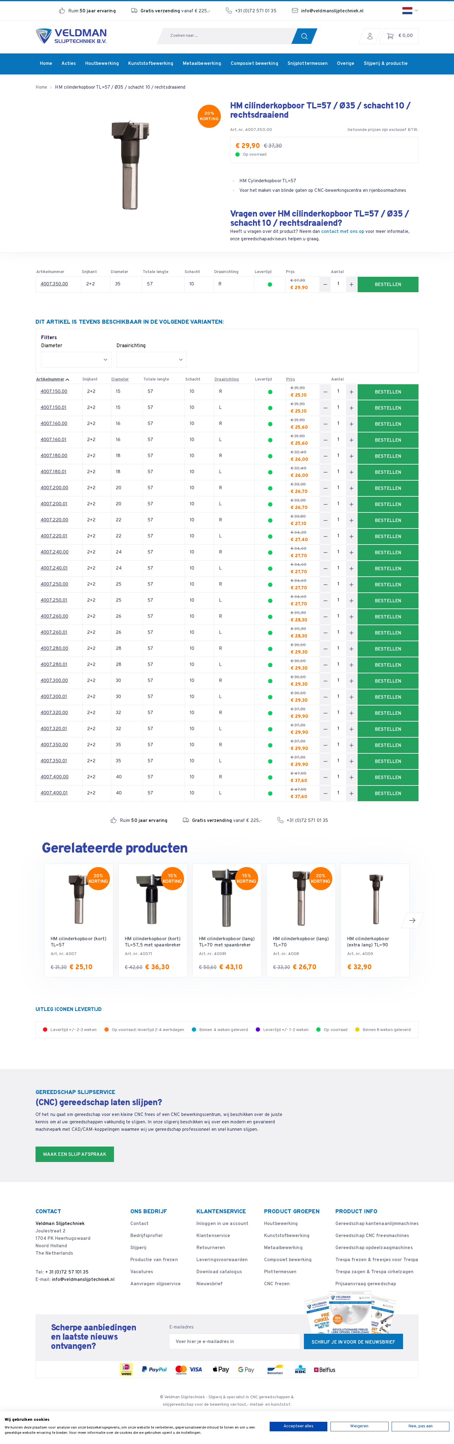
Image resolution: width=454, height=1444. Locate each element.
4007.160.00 (53, 424)
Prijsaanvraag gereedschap (365, 1284)
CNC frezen (277, 1284)
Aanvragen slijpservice (155, 1284)
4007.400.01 (54, 793)
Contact (139, 1224)
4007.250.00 (54, 584)
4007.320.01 (53, 729)
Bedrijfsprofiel (146, 1236)
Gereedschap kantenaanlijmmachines (376, 1224)
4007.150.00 (53, 392)
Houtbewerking (281, 1224)
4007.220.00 (54, 520)
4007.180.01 (53, 472)
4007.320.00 (54, 713)
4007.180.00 (53, 456)
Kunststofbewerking (286, 1236)
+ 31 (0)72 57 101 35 (67, 1272)
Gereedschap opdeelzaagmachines (374, 1248)
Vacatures (141, 1272)
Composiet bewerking (288, 1260)
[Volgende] (412, 920)
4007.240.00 (54, 552)
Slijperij (138, 1248)
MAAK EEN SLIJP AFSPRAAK (74, 1155)
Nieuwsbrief (209, 1284)
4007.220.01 (53, 536)
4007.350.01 (53, 761)
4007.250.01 (53, 601)
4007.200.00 (54, 488)
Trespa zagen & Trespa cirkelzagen (374, 1272)
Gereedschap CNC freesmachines (372, 1236)
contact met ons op (342, 232)
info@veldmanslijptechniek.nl (332, 11)
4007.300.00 (54, 681)
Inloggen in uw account (222, 1224)
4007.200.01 (53, 504)
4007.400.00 (54, 777)
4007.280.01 (53, 665)
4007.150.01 (53, 408)
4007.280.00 (54, 649)
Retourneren (210, 1248)
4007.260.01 (53, 633)
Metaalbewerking (283, 1248)
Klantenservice (213, 1236)
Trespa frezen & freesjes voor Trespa (376, 1260)
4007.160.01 (53, 440)
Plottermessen (280, 1272)
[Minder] (325, 284)
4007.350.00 (54, 284)
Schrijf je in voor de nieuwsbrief (353, 1342)
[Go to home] (71, 36)
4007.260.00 (54, 617)
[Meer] (351, 284)
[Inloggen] (371, 36)
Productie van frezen (154, 1260)
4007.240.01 (54, 568)
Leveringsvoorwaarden (222, 1260)
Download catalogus (219, 1272)
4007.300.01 (53, 697)
